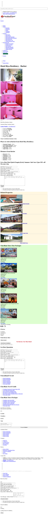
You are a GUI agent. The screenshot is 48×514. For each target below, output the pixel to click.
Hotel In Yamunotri (7, 381)
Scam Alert (5, 52)
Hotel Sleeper (8, 35)
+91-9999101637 (7, 126)
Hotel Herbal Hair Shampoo (11, 38)
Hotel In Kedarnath (7, 379)
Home (4, 25)
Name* (1, 483)
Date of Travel (3, 174)
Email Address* (3, 488)
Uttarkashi (8, 32)
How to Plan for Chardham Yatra (9, 391)
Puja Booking (8, 45)
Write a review (3, 340)
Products (4, 33)
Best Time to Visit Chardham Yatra (10, 392)
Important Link (6, 42)
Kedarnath (8, 29)
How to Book (5, 443)
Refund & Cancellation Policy (9, 450)
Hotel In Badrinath (6, 378)
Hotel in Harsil (6, 436)
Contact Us (5, 50)
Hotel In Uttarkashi (7, 382)
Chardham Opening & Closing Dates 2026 (11, 389)
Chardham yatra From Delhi (8, 400)
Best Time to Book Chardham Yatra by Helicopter (13, 393)
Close (2, 512)
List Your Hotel (6, 442)
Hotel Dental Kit (9, 39)
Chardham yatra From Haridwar (9, 401)
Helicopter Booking (9, 47)
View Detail (2, 262)
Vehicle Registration (9, 48)
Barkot (7, 30)
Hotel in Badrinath (6, 431)
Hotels (4, 26)
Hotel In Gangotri (6, 380)
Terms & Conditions (7, 451)
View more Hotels (6, 383)
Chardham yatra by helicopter (9, 402)
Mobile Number (4, 171)
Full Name (2, 166)
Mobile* (2, 485)
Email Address (3, 169)
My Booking (5, 53)
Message (2, 185)
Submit (2, 186)
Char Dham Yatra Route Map (9, 390)
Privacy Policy (6, 449)
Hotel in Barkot (6, 433)
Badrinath (7, 27)
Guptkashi (8, 31)
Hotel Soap (8, 34)
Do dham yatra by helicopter (8, 403)
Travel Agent (5, 51)
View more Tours (6, 405)
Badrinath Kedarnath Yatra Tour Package (11, 404)
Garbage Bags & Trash (10, 41)
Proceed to (24, 427)
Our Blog (5, 444)
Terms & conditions (7, 476)
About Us (5, 440)
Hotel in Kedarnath (7, 432)
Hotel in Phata (6, 435)
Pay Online (5, 453)
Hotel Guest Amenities (10, 36)
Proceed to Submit (4, 498)
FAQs (4, 452)
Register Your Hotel (9, 43)
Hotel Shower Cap (9, 40)
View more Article (6, 394)
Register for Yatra (9, 44)
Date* (1, 490)
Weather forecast (9, 49)
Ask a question (6, 474)
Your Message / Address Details (6, 496)
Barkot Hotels (5, 63)
